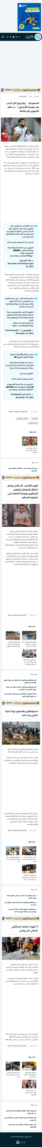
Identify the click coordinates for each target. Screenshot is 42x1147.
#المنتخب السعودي (22, 418)
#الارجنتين (29, 365)
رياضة (30, 96)
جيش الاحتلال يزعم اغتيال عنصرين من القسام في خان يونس (13, 1074)
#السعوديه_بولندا (26, 253)
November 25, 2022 (24, 397)
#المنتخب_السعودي (21, 225)
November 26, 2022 (24, 333)
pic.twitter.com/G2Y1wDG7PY (21, 389)
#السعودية (11, 384)
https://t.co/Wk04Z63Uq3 (22, 325)
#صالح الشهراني (33, 423)
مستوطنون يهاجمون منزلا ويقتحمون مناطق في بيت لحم (13, 859)
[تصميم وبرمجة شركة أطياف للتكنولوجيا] (21, 1141)
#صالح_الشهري (22, 357)
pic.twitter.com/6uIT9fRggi (21, 255)
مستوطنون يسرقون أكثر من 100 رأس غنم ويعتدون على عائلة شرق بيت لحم (29, 877)
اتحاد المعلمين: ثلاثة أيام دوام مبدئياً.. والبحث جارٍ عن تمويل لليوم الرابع (29, 661)
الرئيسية (36, 96)
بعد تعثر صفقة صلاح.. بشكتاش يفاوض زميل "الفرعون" (31, 450)
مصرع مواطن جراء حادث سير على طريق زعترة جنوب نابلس (29, 859)
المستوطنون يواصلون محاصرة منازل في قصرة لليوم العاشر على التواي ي (13, 643)
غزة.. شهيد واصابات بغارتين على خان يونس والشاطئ (30, 1092)
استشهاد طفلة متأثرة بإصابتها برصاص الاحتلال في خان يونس (30, 1074)
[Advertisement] (21, 64)
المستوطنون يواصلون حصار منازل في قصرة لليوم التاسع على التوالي (29, 643)
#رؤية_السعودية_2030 (22, 387)
